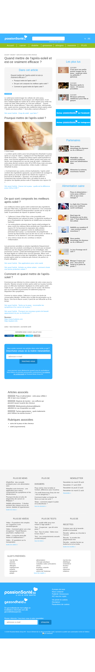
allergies (59, 45)
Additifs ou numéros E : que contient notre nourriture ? (79, 229)
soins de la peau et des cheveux (22, 423)
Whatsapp (20, 336)
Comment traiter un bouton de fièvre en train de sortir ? (46, 498)
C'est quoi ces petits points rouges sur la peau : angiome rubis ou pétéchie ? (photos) (78, 73)
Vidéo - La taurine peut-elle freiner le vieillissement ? (16, 536)
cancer (23, 45)
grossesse (47, 45)
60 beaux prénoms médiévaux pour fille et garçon (79, 98)
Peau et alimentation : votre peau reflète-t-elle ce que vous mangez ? (27, 397)
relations (66, 571)
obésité (12, 562)
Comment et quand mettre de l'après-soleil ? (29, 86)
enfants (12, 569)
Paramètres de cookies (61, 604)
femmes (13, 564)
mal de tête (14, 560)
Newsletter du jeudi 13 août (73, 488)
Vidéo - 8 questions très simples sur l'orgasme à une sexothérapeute (18, 524)
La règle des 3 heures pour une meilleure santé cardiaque (78, 206)
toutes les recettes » (69, 547)
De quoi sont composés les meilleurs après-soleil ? (31, 83)
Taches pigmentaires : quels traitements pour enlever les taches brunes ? (26, 412)
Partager (10, 336)
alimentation (40, 560)
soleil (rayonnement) (17, 426)
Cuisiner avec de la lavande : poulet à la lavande (73, 529)
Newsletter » (67, 493)
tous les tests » (39, 541)
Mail (37, 336)
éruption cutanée (42, 567)
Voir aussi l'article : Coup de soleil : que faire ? (21, 113)
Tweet (30, 336)
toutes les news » (11, 510)
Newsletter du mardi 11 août (73, 490)
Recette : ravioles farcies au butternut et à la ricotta (73, 543)
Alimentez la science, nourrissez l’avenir (78, 170)
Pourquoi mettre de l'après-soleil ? (25, 80)
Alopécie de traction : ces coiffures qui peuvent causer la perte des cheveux (26, 402)
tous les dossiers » (40, 506)
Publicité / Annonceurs (60, 594)
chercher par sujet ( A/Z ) (56, 42)
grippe (12, 573)
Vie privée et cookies (60, 600)
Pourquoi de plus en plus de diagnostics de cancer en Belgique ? (16, 499)
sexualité (39, 569)
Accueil (10, 45)
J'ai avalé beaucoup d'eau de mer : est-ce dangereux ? (47, 493)
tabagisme (13, 571)
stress (38, 565)
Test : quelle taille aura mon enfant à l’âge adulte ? (45, 523)
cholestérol (67, 564)
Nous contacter (57, 592)
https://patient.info (10, 321)
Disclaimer (56, 602)
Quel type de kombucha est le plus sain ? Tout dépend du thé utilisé (79, 218)
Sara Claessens (15, 327)
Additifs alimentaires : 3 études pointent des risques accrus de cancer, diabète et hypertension (17, 505)
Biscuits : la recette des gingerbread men (71, 538)
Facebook (74, 38)
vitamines (66, 569)
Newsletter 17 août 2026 (72, 485)
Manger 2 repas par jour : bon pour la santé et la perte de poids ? (77, 263)
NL (85, 39)
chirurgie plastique (43, 562)
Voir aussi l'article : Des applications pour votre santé (23, 263)
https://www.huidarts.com (13, 319)
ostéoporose (14, 567)
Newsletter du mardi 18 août (73, 482)
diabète (35, 45)
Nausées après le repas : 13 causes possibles (77, 87)
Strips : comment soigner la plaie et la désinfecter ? (47, 503)
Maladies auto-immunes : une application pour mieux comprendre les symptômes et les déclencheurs (18, 491)
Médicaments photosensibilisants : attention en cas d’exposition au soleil (24, 407)
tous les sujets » (40, 573)
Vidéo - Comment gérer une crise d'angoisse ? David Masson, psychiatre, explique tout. (18, 531)
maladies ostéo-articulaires (46, 564)
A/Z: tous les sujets (59, 596)
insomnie (72, 45)
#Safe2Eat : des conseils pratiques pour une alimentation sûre (79, 160)
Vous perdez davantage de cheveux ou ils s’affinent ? (79, 148)
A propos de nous (58, 589)
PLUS (84, 45)
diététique (66, 562)
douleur (65, 565)
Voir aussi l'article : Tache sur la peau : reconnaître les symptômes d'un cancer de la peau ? (24, 306)
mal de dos (67, 560)
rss (77, 38)
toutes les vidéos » (12, 544)
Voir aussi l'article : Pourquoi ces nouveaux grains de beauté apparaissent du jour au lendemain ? (26, 312)
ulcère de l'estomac (43, 571)
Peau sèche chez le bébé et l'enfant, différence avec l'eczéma (47, 489)
